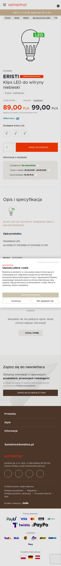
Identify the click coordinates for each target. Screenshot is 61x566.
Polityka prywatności (48, 262)
